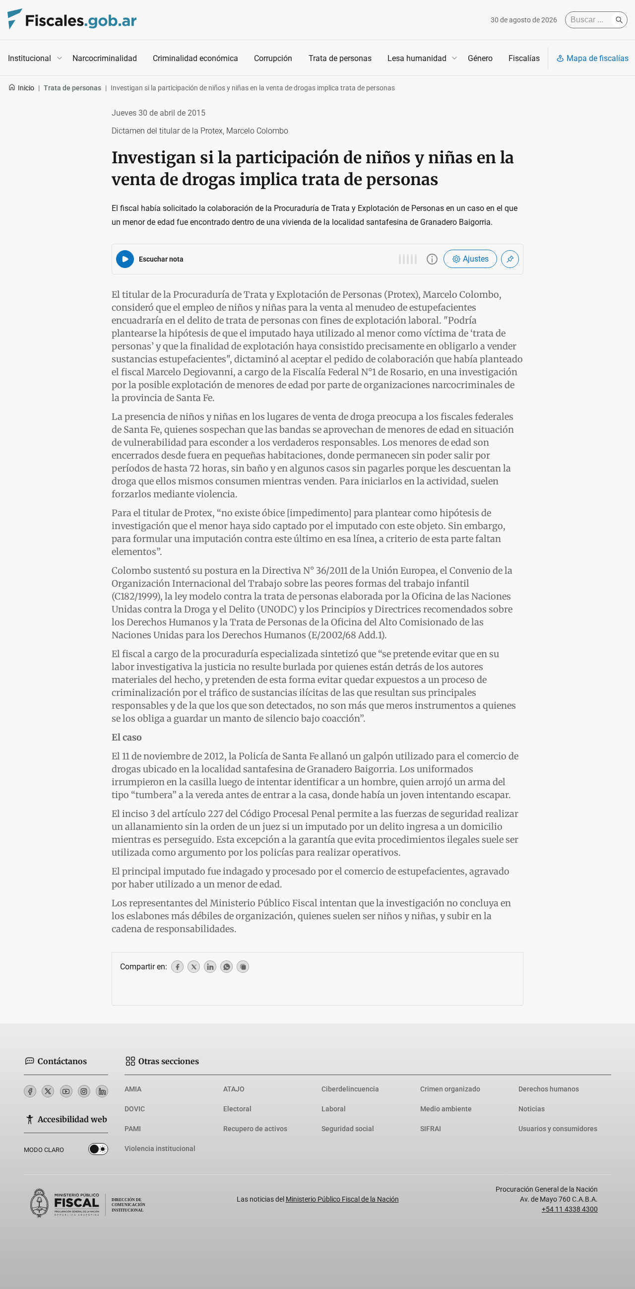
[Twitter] (48, 1091)
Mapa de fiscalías (598, 58)
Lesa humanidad (416, 58)
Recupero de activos (255, 1129)
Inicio (26, 88)
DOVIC (135, 1109)
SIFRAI (430, 1129)
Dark (98, 1151)
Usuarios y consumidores (557, 1129)
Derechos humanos (548, 1089)
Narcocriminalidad (104, 58)
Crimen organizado (450, 1089)
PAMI (133, 1129)
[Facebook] (30, 1091)
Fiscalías (524, 58)
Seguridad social (347, 1129)
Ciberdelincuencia (350, 1089)
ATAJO (234, 1089)
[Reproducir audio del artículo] (125, 259)
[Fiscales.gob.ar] (71, 20)
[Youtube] (66, 1091)
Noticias (531, 1109)
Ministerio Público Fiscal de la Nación (342, 1199)
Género (480, 58)
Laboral (333, 1109)
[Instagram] (84, 1091)
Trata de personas (340, 58)
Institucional (29, 58)
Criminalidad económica (195, 58)
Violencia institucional (160, 1149)
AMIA (133, 1089)
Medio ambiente (446, 1109)
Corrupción (273, 58)
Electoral (237, 1109)
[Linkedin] (102, 1091)
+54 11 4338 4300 (570, 1209)
